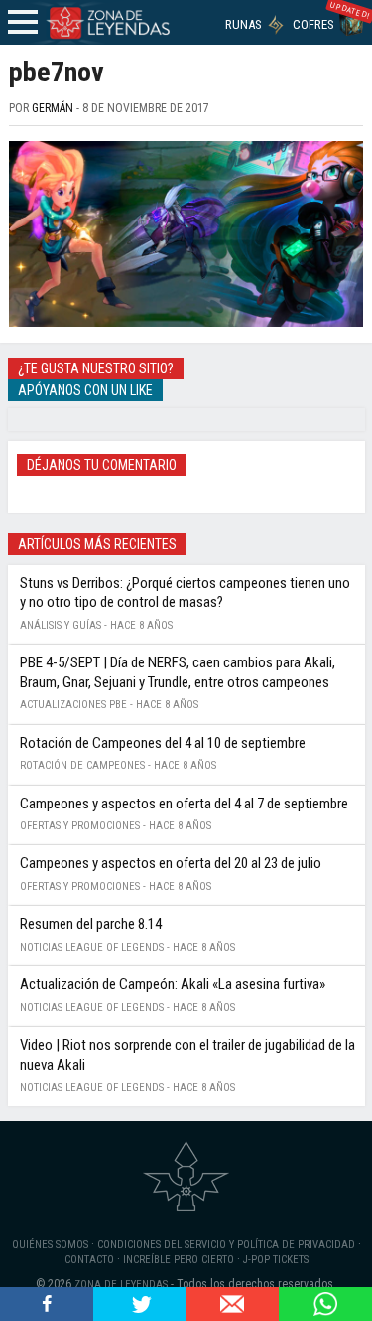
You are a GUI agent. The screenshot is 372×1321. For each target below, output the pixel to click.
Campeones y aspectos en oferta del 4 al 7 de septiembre (184, 803)
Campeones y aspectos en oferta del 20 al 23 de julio (170, 863)
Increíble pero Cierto (178, 1259)
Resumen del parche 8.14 (91, 924)
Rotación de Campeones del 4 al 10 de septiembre (163, 743)
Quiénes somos (50, 1244)
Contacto (89, 1259)
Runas (243, 24)
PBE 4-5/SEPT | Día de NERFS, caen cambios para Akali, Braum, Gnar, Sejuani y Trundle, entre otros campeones (177, 672)
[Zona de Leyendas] (107, 22)
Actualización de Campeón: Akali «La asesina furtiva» (172, 984)
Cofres (313, 24)
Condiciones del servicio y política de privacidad (226, 1244)
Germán (52, 108)
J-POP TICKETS (276, 1259)
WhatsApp (325, 1304)
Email (233, 1304)
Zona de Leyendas (121, 1284)
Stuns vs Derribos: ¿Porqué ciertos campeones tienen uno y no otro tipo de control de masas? (185, 593)
